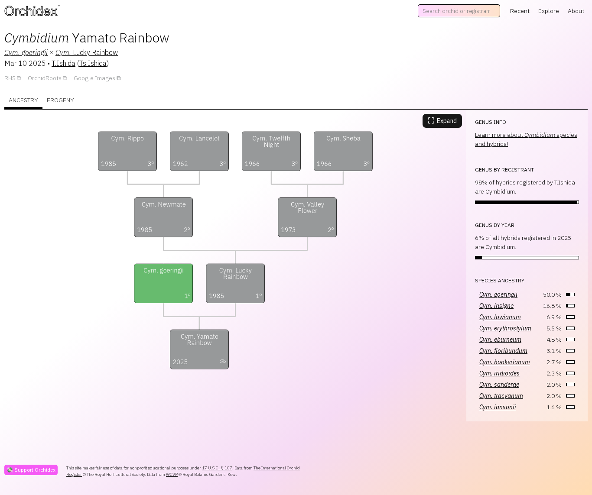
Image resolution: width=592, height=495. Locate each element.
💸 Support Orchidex (31, 469)
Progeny (60, 100)
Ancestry (23, 100)
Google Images (94, 78)
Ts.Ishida (93, 63)
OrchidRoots (45, 78)
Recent (520, 11)
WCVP (172, 474)
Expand (442, 121)
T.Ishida (63, 63)
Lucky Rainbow (86, 52)
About (576, 11)
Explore (548, 11)
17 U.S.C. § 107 (217, 468)
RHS (10, 78)
